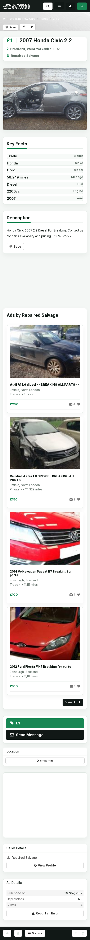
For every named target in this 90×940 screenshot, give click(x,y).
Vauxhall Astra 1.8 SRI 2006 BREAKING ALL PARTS (42, 478)
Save (12, 27)
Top (78, 933)
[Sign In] (70, 6)
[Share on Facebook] (24, 27)
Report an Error (47, 913)
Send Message (29, 735)
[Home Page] (7, 933)
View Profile (46, 865)
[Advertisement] (45, 284)
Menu (36, 933)
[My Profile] (18, 933)
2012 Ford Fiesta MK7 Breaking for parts (40, 666)
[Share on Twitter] (31, 27)
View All (71, 702)
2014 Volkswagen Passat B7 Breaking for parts (41, 573)
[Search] (48, 6)
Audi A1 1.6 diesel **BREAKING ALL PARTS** (44, 384)
